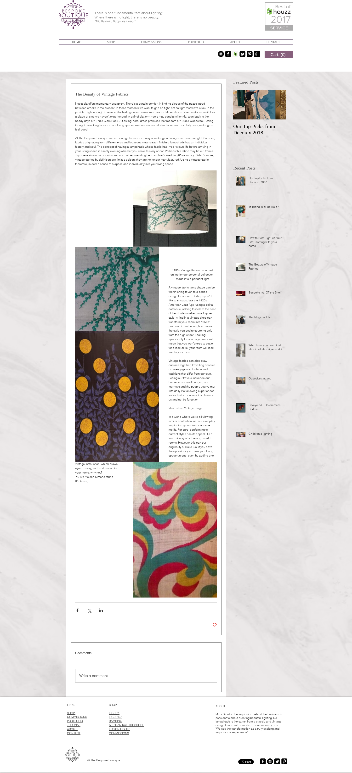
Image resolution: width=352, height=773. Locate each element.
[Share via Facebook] (77, 610)
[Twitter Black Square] (242, 54)
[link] (278, 54)
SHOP (71, 713)
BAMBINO (115, 721)
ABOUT (72, 729)
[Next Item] (278, 104)
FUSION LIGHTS (119, 729)
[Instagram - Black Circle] (221, 54)
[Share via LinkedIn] (101, 610)
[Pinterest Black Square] (250, 54)
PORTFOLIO (75, 721)
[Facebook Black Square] (228, 54)
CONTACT (73, 733)
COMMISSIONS (77, 717)
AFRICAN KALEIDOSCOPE (126, 725)
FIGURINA (115, 717)
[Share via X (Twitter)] (89, 610)
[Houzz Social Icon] (235, 54)
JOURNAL (73, 725)
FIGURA (114, 713)
